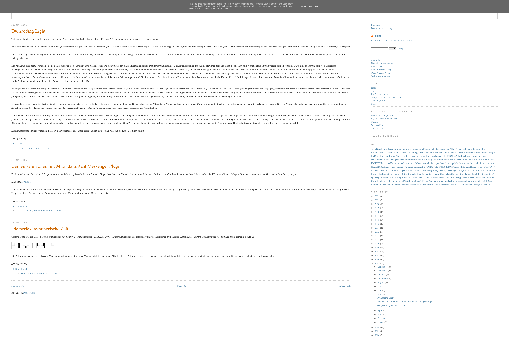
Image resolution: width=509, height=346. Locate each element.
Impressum (376, 25)
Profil (373, 87)
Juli (380, 286)
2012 (377, 235)
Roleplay (396, 173)
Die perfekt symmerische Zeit (39, 228)
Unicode (390, 181)
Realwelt (490, 170)
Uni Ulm (382, 181)
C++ (23, 211)
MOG (451, 166)
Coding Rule (416, 152)
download (26, 181)
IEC (373, 163)
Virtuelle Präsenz (54, 211)
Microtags (417, 166)
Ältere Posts (345, 285)
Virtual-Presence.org (381, 69)
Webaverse (417, 184)
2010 (377, 243)
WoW (451, 184)
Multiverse (465, 166)
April (380, 310)
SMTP (493, 173)
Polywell (423, 170)
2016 (377, 219)
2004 (377, 327)
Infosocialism (421, 163)
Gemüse (408, 159)
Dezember (383, 266)
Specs (385, 177)
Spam (379, 177)
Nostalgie (474, 166)
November (383, 270)
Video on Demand (428, 181)
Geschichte (417, 159)
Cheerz (374, 121)
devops (453, 152)
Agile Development (32, 148)
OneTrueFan (377, 125)
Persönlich (382, 170)
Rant (475, 170)
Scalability (416, 173)
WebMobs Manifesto (381, 76)
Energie (491, 152)
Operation (484, 166)
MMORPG (435, 166)
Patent (374, 170)
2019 (377, 207)
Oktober (382, 274)
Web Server (401, 184)
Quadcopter (467, 170)
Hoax (461, 159)
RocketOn (387, 173)
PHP (390, 170)
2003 (377, 331)
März (380, 314)
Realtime (482, 170)
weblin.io (375, 59)
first (427, 155)
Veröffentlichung (412, 181)
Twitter (454, 177)
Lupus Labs (376, 66)
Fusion (468, 155)
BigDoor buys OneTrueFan (384, 118)
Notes (374, 103)
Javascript (449, 163)
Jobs (456, 163)
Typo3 (461, 177)
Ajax (393, 148)
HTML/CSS (481, 159)
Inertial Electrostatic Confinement (399, 163)
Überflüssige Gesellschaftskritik (479, 177)
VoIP (388, 184)
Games (400, 159)
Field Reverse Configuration (396, 155)
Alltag (453, 148)
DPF (476, 152)
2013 (377, 231)
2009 (377, 247)
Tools (448, 177)
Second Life (445, 173)
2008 (377, 251)
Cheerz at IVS (378, 128)
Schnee (424, 173)
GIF (425, 159)
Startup (398, 177)
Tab (427, 177)
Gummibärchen (441, 159)
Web (393, 184)
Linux (472, 163)
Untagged (399, 181)
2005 (377, 263)
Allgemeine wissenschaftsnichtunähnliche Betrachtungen (422, 148)
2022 (377, 196)
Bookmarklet (377, 152)
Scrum (437, 173)
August (381, 282)
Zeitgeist (52, 273)
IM (381, 163)
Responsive (376, 173)
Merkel (374, 166)
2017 (377, 215)
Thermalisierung (437, 177)
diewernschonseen (465, 152)
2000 (377, 335)
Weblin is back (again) (382, 115)
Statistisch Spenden (411, 177)
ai (390, 148)
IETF (377, 163)
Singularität (465, 173)
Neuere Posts (17, 285)
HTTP (491, 159)
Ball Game (467, 148)
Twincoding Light (28, 31)
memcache (490, 163)
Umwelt (374, 181)
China (394, 152)
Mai (380, 294)
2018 (377, 211)
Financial (413, 155)
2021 (377, 200)
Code (48, 148)
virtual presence (457, 181)
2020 (377, 204)
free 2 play (456, 155)
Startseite (181, 285)
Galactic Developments (382, 63)
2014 (377, 227)
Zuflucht (486, 184)
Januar (381, 322)
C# (385, 152)
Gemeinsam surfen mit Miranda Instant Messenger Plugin (66, 166)
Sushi (422, 177)
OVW (492, 166)
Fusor (474, 155)
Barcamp (476, 148)
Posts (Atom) (29, 292)
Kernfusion (464, 163)
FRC (449, 155)
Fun (23, 273)
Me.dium (480, 163)
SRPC (391, 177)
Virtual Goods (443, 181)
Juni (380, 290)
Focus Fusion (441, 155)
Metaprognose (378, 100)
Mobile (444, 166)
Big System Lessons (380, 94)
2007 (377, 255)
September (383, 278)
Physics (395, 170)
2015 (377, 223)
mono (456, 166)
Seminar (455, 173)
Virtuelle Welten (378, 184)
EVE (373, 155)
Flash (432, 155)
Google (430, 159)
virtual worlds (471, 181)
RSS (403, 173)
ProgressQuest (435, 170)
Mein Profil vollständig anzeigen (391, 41)
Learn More (306, 6)
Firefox (422, 155)
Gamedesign (391, 159)
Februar (382, 318)
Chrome (401, 152)
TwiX (373, 90)
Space (374, 177)
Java (442, 163)
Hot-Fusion (470, 159)
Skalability (476, 173)
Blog (483, 148)
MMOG (426, 166)
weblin (426, 184)
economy (483, 152)
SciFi (431, 173)
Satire (408, 173)
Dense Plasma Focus (440, 152)
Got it (318, 6)
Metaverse (407, 166)
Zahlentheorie (36, 273)
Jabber (38, 211)
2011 (377, 239)
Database (426, 152)
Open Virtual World (380, 72)
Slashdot (486, 173)
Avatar (459, 148)
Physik (403, 170)
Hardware (454, 159)
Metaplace (383, 166)
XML (457, 184)
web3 (409, 184)
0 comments (20, 144)
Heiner (378, 36)
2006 (377, 259)
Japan (437, 163)
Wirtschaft (443, 184)
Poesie (409, 170)
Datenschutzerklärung (381, 28)
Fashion (379, 155)
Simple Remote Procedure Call (386, 97)
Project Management (451, 170)
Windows (433, 184)
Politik (416, 170)
